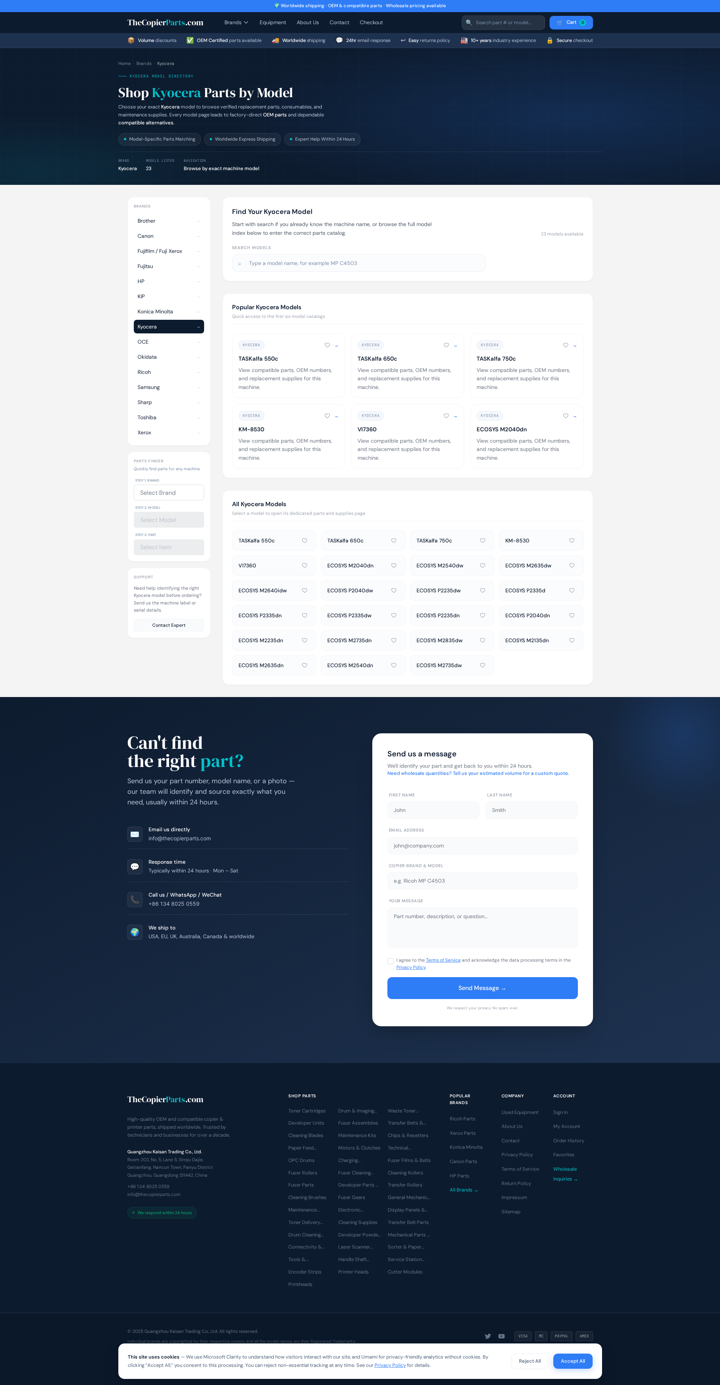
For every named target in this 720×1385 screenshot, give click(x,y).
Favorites (563, 1154)
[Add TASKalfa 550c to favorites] (327, 345)
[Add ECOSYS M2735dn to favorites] (394, 640)
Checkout (371, 22)
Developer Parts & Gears (358, 1185)
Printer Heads (353, 1272)
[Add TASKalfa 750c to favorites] (566, 345)
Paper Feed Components (303, 1148)
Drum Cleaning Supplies (304, 1235)
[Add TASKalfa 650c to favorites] (446, 345)
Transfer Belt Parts (408, 1222)
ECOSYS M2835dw (440, 640)
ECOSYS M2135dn (527, 640)
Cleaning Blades (306, 1135)
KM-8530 (517, 540)
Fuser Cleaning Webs (354, 1173)
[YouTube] (501, 1336)
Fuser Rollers (302, 1172)
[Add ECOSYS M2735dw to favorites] (482, 665)
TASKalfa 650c (345, 540)
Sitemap (511, 1211)
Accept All (573, 1361)
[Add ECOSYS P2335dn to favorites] (304, 615)
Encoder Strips (305, 1272)
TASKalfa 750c (434, 540)
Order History (568, 1140)
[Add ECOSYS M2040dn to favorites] (566, 416)
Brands (233, 22)
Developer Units (306, 1123)
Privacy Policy (411, 967)
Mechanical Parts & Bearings (409, 1235)
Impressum (514, 1197)
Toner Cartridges (307, 1110)
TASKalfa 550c (256, 540)
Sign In (560, 1112)
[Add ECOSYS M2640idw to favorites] (304, 590)
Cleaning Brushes (307, 1197)
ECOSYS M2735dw (439, 665)
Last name (500, 795)
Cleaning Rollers (405, 1172)
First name (402, 795)
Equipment (273, 22)
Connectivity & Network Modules (308, 1247)
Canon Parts (463, 1161)
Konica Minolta (466, 1147)
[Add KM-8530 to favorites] (327, 416)
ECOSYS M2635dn (260, 665)
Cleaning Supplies (358, 1222)
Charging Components (353, 1161)
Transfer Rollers (405, 1185)
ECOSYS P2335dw (349, 615)
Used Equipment (520, 1112)
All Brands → (464, 1190)
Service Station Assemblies (405, 1260)
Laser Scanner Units (354, 1247)
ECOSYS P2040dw (350, 590)
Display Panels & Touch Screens (406, 1210)
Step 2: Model (148, 507)
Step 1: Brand (147, 480)
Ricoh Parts (462, 1118)
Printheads (300, 1284)
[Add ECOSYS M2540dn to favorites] (394, 665)
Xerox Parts (463, 1133)
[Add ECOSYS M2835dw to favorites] (482, 640)
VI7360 (247, 565)
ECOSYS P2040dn (527, 615)
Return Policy (516, 1183)
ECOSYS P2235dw (439, 590)
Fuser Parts (301, 1185)
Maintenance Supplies (302, 1210)
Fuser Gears (351, 1197)
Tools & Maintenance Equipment (302, 1260)
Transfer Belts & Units (405, 1123)
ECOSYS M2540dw (440, 565)
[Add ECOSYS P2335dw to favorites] (394, 615)
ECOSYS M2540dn (350, 665)
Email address (406, 830)
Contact (339, 22)
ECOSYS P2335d (525, 590)
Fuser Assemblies (358, 1123)
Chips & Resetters (408, 1135)
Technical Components (402, 1148)
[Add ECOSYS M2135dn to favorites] (572, 640)
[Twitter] (488, 1336)
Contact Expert (169, 625)
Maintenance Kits (357, 1135)
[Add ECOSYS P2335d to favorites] (572, 590)
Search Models (251, 247)
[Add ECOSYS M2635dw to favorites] (572, 565)
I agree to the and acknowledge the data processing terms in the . (483, 963)
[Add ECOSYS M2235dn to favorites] (304, 640)
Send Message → (482, 988)
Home (124, 63)
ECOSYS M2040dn (350, 565)
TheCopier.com (165, 22)
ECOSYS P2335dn (260, 615)
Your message (406, 900)
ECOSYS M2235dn (260, 640)
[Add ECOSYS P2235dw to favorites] (482, 590)
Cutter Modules (405, 1272)
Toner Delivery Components (304, 1223)
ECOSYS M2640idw (262, 590)
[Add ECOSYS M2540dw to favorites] (482, 565)
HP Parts (459, 1175)
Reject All (530, 1361)
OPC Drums (301, 1160)
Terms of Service (443, 960)
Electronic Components (353, 1210)
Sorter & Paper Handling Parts (404, 1247)
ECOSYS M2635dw (528, 565)
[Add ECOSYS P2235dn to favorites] (482, 615)
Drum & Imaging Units (356, 1111)
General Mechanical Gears (409, 1198)
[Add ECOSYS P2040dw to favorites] (394, 590)
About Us (308, 22)
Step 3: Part (145, 535)
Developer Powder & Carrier (359, 1235)
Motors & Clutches (359, 1148)
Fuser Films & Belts (409, 1160)
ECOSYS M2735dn (349, 640)
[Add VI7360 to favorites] (446, 416)
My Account (566, 1126)
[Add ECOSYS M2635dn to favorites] (304, 665)
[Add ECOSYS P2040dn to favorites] (572, 615)
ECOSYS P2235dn (438, 615)
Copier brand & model (416, 865)
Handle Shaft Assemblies (352, 1260)
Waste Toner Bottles (402, 1111)
